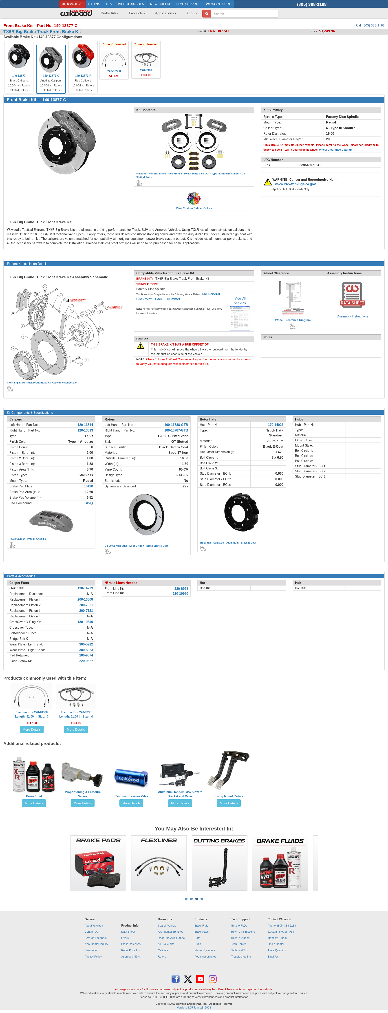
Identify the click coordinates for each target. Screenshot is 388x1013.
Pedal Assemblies (205, 956)
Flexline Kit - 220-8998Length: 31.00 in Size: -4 (76, 714)
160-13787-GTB (176, 430)
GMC (159, 299)
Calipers (163, 950)
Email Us (273, 956)
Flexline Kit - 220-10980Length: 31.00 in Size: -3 (31, 714)
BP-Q (88, 503)
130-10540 (85, 622)
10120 (88, 486)
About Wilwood (94, 925)
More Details (32, 729)
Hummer (173, 299)
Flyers (125, 938)
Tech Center (238, 944)
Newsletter (91, 950)
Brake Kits (109, 12)
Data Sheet (128, 931)
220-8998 (181, 588)
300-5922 (86, 644)
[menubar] (147, 14)
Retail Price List (130, 950)
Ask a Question (277, 950)
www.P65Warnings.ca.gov (295, 184)
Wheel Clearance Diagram (336, 149)
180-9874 (86, 655)
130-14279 (85, 588)
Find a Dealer (276, 944)
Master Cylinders (204, 950)
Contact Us (91, 931)
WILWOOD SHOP (218, 4)
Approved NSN (130, 956)
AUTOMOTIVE (72, 4)
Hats (197, 938)
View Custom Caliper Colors (194, 208)
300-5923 (86, 650)
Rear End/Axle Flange (171, 938)
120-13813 (85, 430)
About (191, 12)
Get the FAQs (239, 925)
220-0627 (86, 661)
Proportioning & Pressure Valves (83, 794)
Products (136, 12)
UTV (109, 4)
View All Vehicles (240, 300)
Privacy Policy (93, 956)
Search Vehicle (167, 925)
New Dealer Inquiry (96, 944)
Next (324, 863)
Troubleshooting (241, 956)
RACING (94, 4)
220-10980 (180, 593)
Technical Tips (240, 950)
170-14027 (275, 425)
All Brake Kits (166, 944)
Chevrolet (144, 299)
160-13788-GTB (176, 425)
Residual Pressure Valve (131, 796)
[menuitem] (108, 14)
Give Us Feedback (96, 938)
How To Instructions (243, 931)
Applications (164, 12)
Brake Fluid (34, 796)
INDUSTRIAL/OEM (131, 4)
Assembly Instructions (352, 316)
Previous (63, 863)
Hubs (197, 944)
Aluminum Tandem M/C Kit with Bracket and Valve (180, 794)
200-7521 (86, 605)
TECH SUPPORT (188, 4)
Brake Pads (201, 931)
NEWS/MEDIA (160, 4)
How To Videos (240, 938)
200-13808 (85, 599)
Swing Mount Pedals (228, 796)
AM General (210, 294)
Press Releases (131, 944)
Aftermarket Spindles (170, 931)
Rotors (162, 956)
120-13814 (85, 425)
